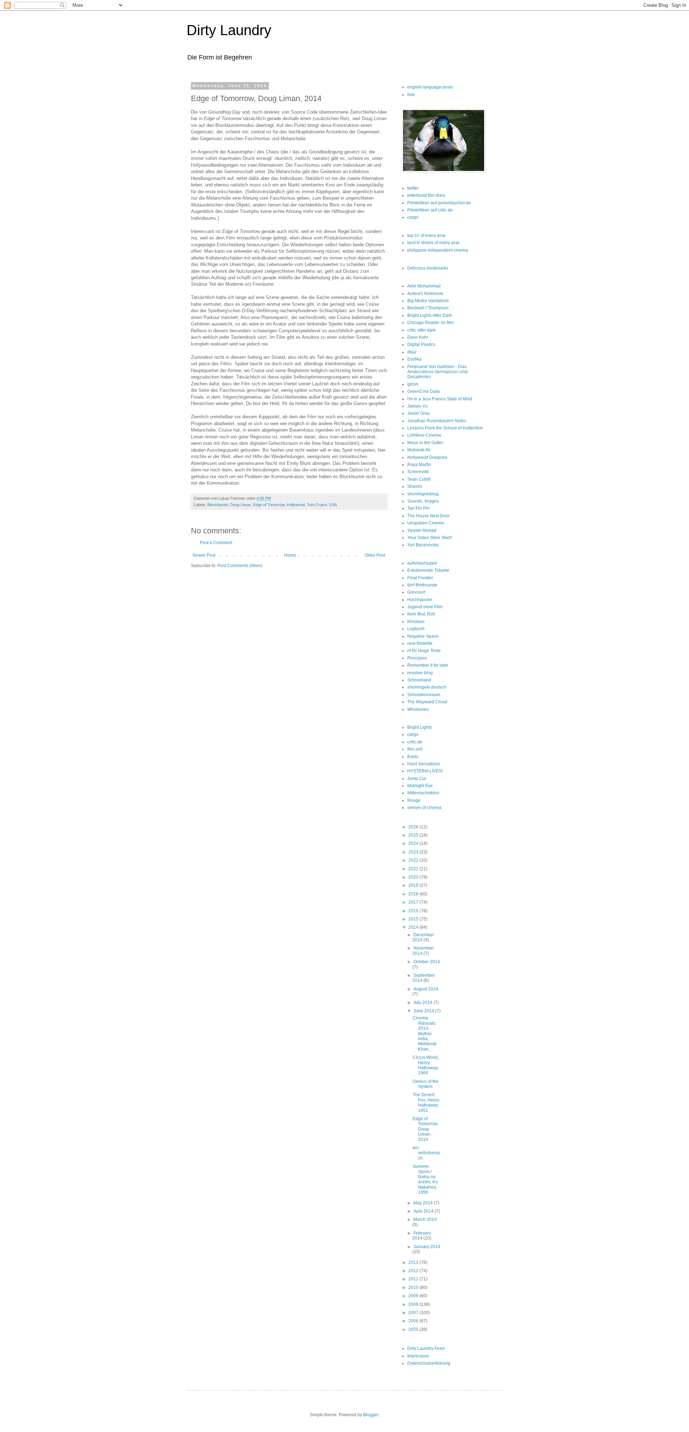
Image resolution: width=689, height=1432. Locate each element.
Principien (417, 658)
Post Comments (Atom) (239, 565)
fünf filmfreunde (422, 584)
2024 (414, 843)
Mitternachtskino (423, 792)
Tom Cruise (317, 505)
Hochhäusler (419, 599)
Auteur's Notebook (425, 293)
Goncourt (416, 592)
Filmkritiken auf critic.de (430, 210)
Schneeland (419, 679)
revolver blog (420, 672)
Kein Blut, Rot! (421, 614)
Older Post (375, 555)
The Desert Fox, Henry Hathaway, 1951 (426, 1102)
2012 (414, 1270)
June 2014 (424, 1010)
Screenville (418, 471)
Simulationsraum (423, 694)
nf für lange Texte (424, 650)
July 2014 (423, 1002)
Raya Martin (419, 464)
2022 (414, 860)
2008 (414, 1304)
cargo (412, 217)
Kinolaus (416, 621)
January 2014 (426, 1246)
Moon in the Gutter (425, 442)
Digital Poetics (421, 344)
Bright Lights (419, 727)
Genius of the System (426, 1084)
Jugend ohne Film (424, 606)
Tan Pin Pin (418, 508)
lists (411, 94)
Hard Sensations (423, 763)
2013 (414, 1262)
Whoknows (418, 709)
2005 (414, 1329)
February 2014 (421, 1236)
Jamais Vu (417, 406)
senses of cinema (424, 807)
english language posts (430, 87)
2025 (414, 835)
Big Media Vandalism (428, 300)
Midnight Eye (420, 785)
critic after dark (421, 330)
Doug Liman (240, 505)
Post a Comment (216, 542)
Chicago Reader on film (430, 322)
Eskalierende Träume (428, 570)
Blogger (370, 1414)
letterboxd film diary (426, 195)
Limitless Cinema (424, 435)
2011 (414, 1278)
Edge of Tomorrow (269, 505)
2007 (414, 1312)
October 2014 (426, 961)
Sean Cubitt (418, 479)
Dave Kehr (417, 337)
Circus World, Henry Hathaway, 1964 (426, 1065)
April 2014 (424, 1211)
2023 (414, 852)
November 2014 (423, 951)
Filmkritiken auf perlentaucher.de (439, 202)
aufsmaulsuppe (422, 563)
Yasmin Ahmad (421, 530)
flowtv (412, 756)
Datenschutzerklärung (428, 1363)
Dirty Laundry (229, 30)
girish (412, 384)
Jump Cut (416, 778)
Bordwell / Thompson (428, 307)
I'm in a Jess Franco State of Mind (439, 398)
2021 (414, 868)
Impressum (418, 1356)
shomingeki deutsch (426, 687)
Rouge (414, 800)
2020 (414, 877)
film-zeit (414, 749)
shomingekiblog (423, 493)
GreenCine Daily (423, 391)
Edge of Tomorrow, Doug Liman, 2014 (425, 1129)
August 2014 (425, 988)
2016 (414, 910)
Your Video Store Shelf (429, 537)
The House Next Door (428, 515)
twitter (413, 188)
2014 (414, 927)
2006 (414, 1320)
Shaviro (414, 486)
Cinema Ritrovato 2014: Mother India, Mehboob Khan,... (425, 1033)
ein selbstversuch (426, 1153)
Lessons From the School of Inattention (445, 427)
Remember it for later (427, 665)
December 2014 (423, 937)
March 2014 (425, 1219)
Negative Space (423, 636)
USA (333, 505)
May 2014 (423, 1202)
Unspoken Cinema (425, 522)
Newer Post (204, 555)
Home (290, 555)
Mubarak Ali (418, 449)
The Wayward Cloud (427, 701)
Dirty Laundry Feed (426, 1348)
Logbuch (416, 628)
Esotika (414, 359)
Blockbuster (217, 505)
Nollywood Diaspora (427, 457)
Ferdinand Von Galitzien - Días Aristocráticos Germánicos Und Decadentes (437, 372)
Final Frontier (420, 577)
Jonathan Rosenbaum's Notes (436, 420)
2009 (414, 1295)
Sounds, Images (423, 501)
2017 (414, 902)
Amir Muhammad (424, 286)
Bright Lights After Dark (429, 315)
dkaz (412, 352)
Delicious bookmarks (427, 268)
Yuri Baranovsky (423, 544)
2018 (414, 893)
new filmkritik (419, 643)
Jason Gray (418, 413)
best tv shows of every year (433, 242)
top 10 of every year (426, 235)
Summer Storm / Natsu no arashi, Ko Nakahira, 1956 (425, 1179)
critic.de (414, 741)
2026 (414, 826)
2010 (414, 1287)
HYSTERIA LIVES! (425, 771)
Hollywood (296, 505)
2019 (414, 885)
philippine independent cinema (437, 250)
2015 (414, 919)
